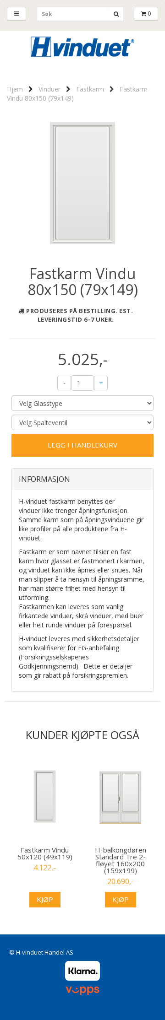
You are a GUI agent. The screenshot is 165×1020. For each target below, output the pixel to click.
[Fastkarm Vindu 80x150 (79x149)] (82, 182)
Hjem (15, 89)
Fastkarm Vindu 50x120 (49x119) (44, 853)
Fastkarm (90, 89)
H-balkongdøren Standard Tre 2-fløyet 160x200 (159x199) (120, 860)
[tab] (82, 480)
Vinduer (49, 89)
